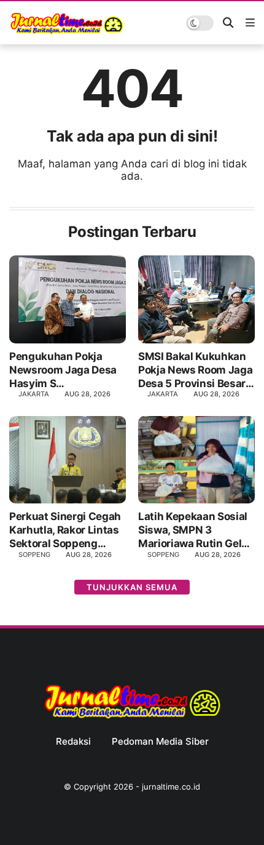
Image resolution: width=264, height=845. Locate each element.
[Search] (228, 23)
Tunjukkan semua (132, 587)
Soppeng (34, 554)
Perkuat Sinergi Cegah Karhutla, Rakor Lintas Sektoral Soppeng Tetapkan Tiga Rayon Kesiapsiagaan (65, 530)
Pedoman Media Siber (160, 741)
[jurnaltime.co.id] (66, 32)
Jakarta (33, 394)
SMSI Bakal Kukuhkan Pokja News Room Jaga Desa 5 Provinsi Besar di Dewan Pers (195, 370)
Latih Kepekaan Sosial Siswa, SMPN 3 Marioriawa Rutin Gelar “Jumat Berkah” (195, 530)
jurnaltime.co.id (171, 786)
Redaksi (73, 741)
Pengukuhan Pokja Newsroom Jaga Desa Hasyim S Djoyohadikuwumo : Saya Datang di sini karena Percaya (63, 370)
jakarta (162, 394)
